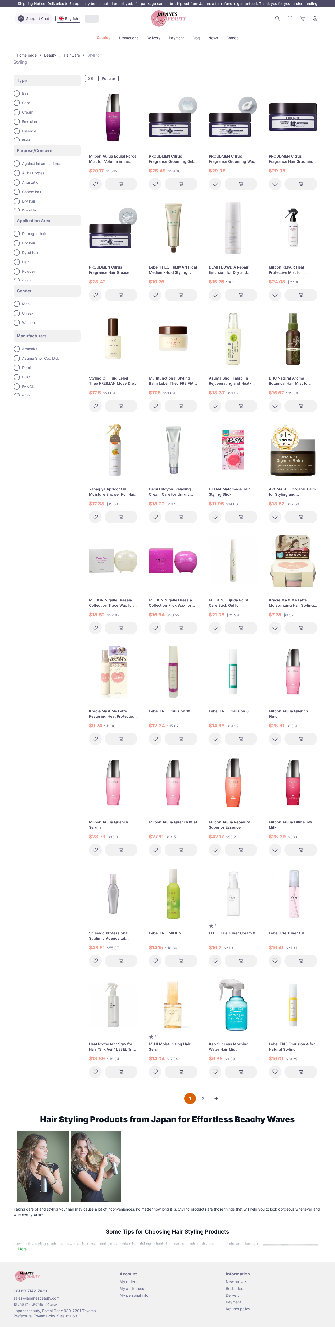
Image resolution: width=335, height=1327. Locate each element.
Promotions (128, 38)
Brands (232, 38)
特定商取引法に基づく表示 (36, 1304)
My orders (128, 1281)
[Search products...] (277, 18)
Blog (196, 38)
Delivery (153, 38)
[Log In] (315, 18)
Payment (176, 38)
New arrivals (236, 1281)
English (71, 18)
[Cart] (302, 18)
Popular (108, 78)
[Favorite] (290, 18)
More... (24, 1249)
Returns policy (238, 1309)
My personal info (134, 1295)
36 (90, 78)
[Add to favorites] (95, 184)
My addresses (132, 1288)
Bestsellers (235, 1288)
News (213, 38)
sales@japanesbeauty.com (36, 1298)
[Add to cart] (121, 184)
